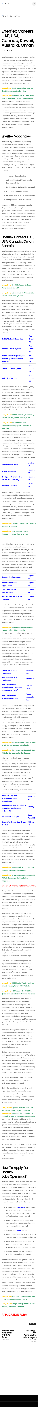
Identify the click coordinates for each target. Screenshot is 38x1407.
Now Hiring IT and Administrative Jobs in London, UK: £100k (29, 1336)
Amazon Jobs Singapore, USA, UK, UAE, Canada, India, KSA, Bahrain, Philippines (18, 878)
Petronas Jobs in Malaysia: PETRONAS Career (8, 1335)
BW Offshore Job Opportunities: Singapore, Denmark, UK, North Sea (17, 426)
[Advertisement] (19, 1371)
